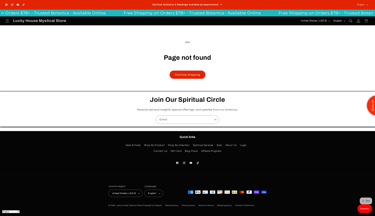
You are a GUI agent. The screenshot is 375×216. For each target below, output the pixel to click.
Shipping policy (224, 205)
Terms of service (206, 205)
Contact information (244, 205)
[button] (7, 21)
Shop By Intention (179, 145)
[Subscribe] (215, 120)
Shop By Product (154, 145)
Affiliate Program (211, 151)
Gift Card (176, 151)
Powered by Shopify (152, 205)
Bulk (219, 145)
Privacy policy (188, 205)
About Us (231, 145)
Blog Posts (191, 151)
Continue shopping (187, 74)
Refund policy (171, 205)
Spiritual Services (203, 145)
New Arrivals (133, 145)
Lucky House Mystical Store (129, 205)
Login (243, 145)
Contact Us (160, 151)
